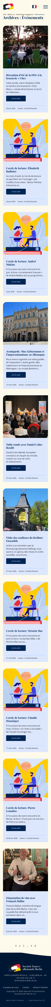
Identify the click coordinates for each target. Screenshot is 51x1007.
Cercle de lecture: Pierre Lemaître (20, 809)
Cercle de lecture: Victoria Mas (24, 630)
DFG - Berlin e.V (9, 14)
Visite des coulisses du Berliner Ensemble (24, 539)
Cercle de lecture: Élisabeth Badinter (22, 169)
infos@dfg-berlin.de (25, 980)
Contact (25, 987)
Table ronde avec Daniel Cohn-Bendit (24, 446)
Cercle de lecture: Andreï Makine (21, 262)
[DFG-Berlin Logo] (8, 6)
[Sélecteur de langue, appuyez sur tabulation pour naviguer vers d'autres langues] (36, 6)
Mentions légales (15, 1000)
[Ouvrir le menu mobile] (45, 6)
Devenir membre (40, 987)
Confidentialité (37, 1000)
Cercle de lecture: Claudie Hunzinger (21, 719)
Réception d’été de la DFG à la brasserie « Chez (24, 76)
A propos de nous (11, 987)
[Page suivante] (35, 946)
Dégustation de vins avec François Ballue (20, 899)
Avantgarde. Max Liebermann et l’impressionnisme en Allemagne (25, 353)
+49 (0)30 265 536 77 (25, 978)
